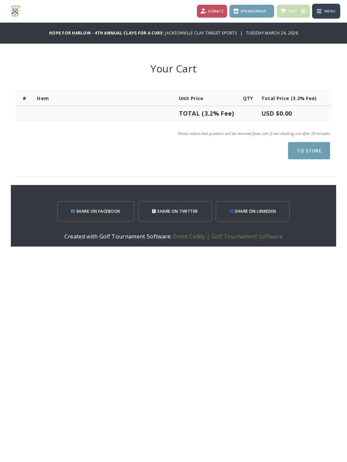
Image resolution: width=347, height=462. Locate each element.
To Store (309, 150)
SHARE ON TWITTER (177, 211)
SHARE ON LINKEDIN (255, 211)
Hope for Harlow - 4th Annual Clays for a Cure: (107, 33)
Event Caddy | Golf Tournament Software (228, 236)
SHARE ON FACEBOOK (97, 211)
